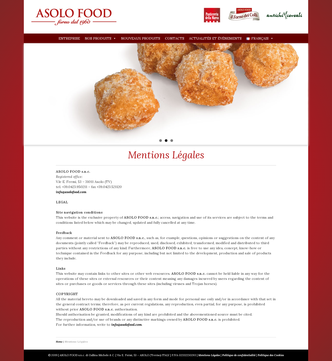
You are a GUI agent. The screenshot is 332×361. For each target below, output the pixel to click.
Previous (15, 92)
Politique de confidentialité (238, 355)
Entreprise (69, 38)
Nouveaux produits (140, 38)
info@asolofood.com (71, 192)
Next (316, 92)
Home (59, 341)
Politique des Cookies (271, 355)
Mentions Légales (209, 355)
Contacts (174, 38)
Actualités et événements (215, 38)
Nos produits (98, 38)
